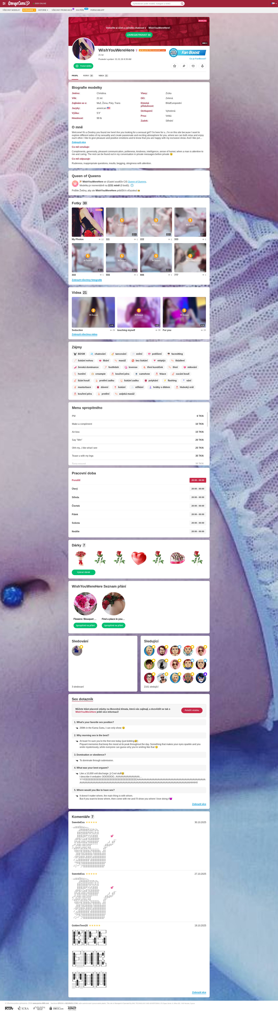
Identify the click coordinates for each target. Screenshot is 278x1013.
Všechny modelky (11, 10)
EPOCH (60, 1003)
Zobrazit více (79, 142)
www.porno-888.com (41, 1003)
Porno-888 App (97, 10)
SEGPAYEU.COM (71, 1003)
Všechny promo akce (62, 10)
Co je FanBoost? (198, 58)
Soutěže (80, 10)
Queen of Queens (137, 181)
